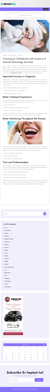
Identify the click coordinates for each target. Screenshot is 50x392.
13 (18, 354)
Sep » (44, 344)
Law (6, 270)
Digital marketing (9, 239)
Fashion (6, 244)
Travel (6, 284)
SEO (6, 275)
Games (6, 256)
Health (20, 55)
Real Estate (7, 272)
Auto (6, 227)
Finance (7, 247)
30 (37, 359)
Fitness (6, 250)
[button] (46, 9)
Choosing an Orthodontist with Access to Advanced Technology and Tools (24, 60)
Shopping (7, 278)
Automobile (7, 230)
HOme (6, 264)
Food (6, 253)
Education (7, 241)
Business (7, 236)
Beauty (6, 233)
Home (19, 15)
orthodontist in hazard (16, 73)
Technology (7, 281)
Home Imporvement (9, 267)
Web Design (8, 287)
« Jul (5, 344)
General (7, 258)
